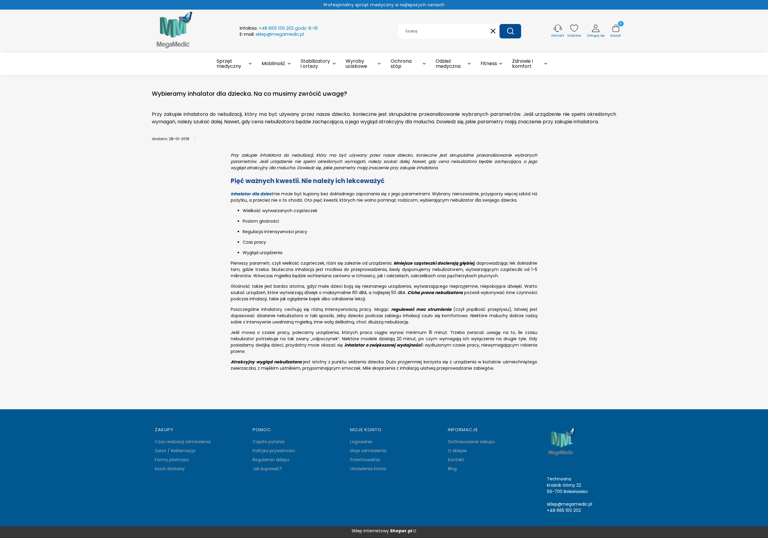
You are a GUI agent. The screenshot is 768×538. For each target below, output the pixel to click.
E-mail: (272, 34)
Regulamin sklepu (271, 460)
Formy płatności (172, 460)
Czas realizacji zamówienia (183, 442)
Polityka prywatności (274, 451)
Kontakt (456, 460)
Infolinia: (279, 28)
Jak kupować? (267, 469)
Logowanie (361, 442)
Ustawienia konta (368, 469)
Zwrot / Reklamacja (175, 451)
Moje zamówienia (368, 451)
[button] (510, 31)
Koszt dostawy (170, 469)
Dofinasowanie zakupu (471, 442)
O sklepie (457, 451)
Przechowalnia (365, 460)
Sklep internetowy (382, 531)
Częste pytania (268, 442)
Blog (452, 469)
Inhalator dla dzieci (252, 194)
